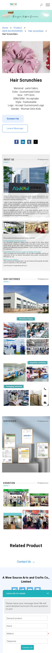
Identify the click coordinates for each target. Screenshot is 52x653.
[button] (16, 142)
